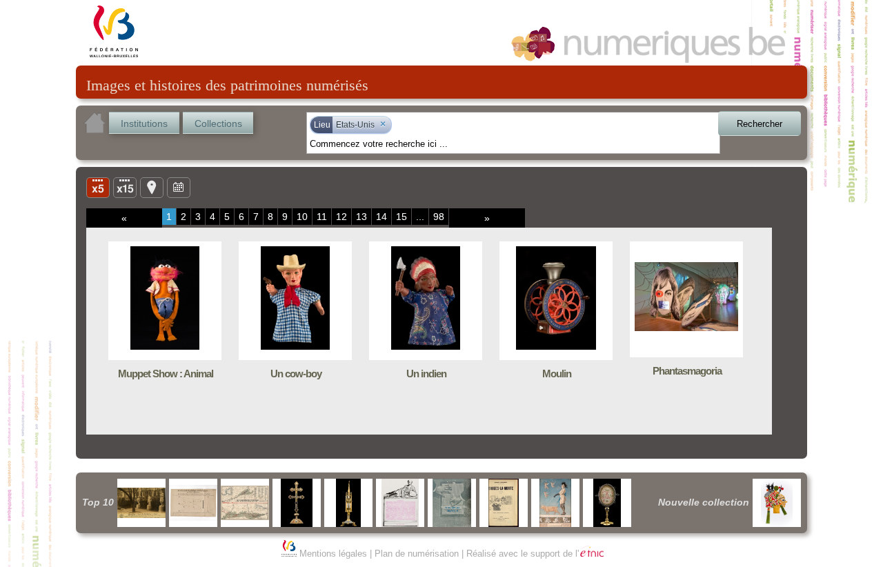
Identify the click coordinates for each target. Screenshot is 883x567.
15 (401, 216)
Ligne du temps (179, 187)
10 (302, 216)
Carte (152, 187)
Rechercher (759, 124)
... (420, 216)
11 (322, 216)
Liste (125, 187)
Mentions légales (333, 553)
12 (341, 216)
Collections (218, 123)
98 (438, 216)
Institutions (144, 123)
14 (381, 216)
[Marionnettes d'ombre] (777, 503)
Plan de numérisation (417, 553)
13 (361, 216)
